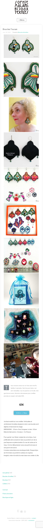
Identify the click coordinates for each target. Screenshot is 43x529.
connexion (31, 520)
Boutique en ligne (8, 497)
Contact (5, 490)
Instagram (25, 511)
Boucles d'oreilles (23, 32)
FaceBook (21, 511)
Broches (5, 480)
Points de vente (8, 493)
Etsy (18, 510)
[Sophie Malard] (21, 7)
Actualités (6, 473)
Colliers (5, 483)
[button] (21, 413)
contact (34, 518)
